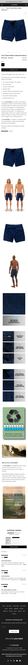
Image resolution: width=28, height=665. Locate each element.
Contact (14, 613)
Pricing (10, 611)
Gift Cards (23, 606)
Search (20, 611)
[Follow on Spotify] (20, 661)
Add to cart (14, 69)
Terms (6, 608)
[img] (4, 555)
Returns (21, 608)
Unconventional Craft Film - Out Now (14, 1)
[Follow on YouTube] (17, 661)
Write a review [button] (14, 546)
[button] (4, 131)
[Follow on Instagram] (14, 661)
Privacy (11, 608)
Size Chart (9, 606)
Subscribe (14, 631)
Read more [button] (23, 579)
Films (3, 606)
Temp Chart (16, 606)
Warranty (5, 611)
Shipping (16, 608)
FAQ (24, 611)
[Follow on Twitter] (11, 661)
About (15, 611)
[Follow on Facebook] (8, 661)
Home (3, 8)
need (15, 645)
